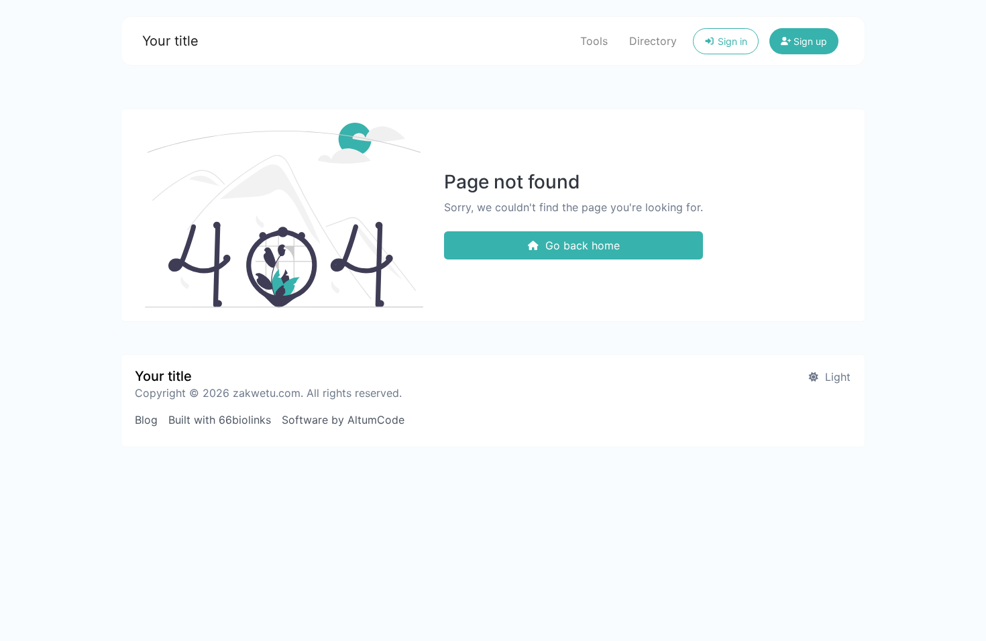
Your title (170, 41)
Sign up (809, 41)
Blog (146, 419)
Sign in (731, 41)
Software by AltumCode (343, 419)
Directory (653, 41)
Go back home (581, 245)
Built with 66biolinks (219, 419)
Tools (594, 41)
